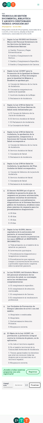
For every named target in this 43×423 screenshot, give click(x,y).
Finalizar (35, 385)
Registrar (33, 372)
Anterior (18, 385)
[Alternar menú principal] (38, 4)
